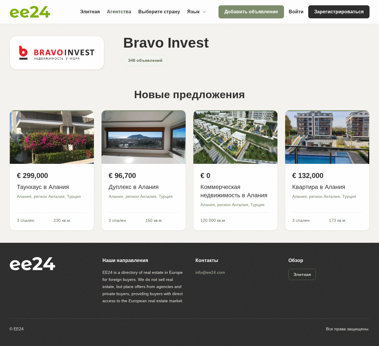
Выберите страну (159, 11)
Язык (193, 11)
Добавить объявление (251, 11)
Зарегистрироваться (339, 11)
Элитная (90, 11)
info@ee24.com (210, 272)
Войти (296, 11)
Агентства (119, 11)
